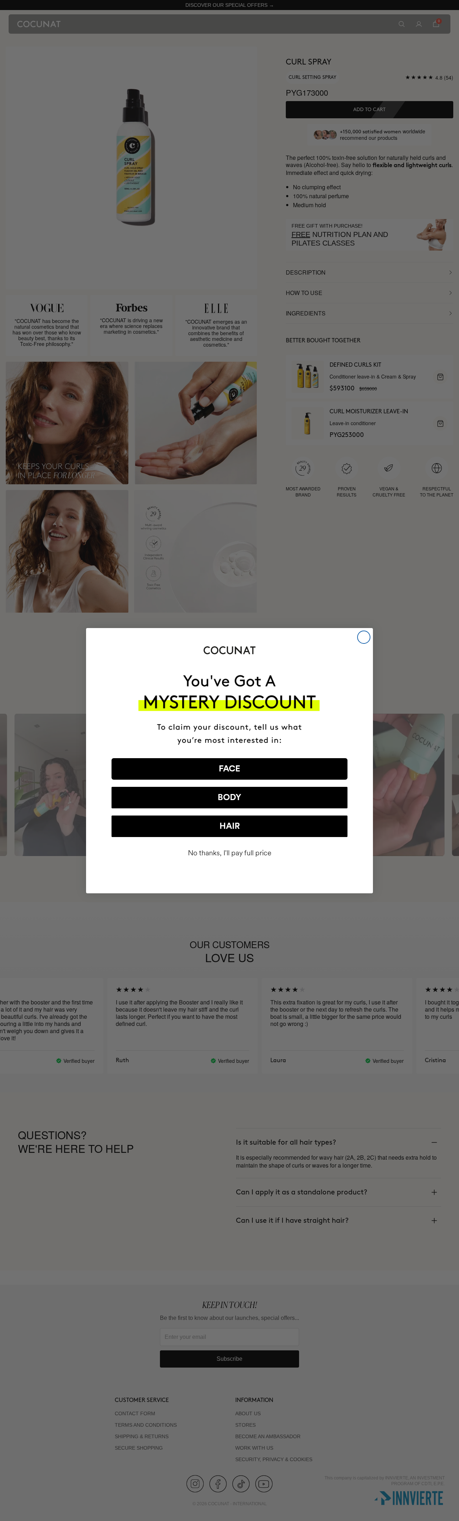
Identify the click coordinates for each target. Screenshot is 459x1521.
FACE (229, 769)
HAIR (229, 826)
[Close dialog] (364, 637)
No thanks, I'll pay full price (229, 853)
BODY (229, 797)
